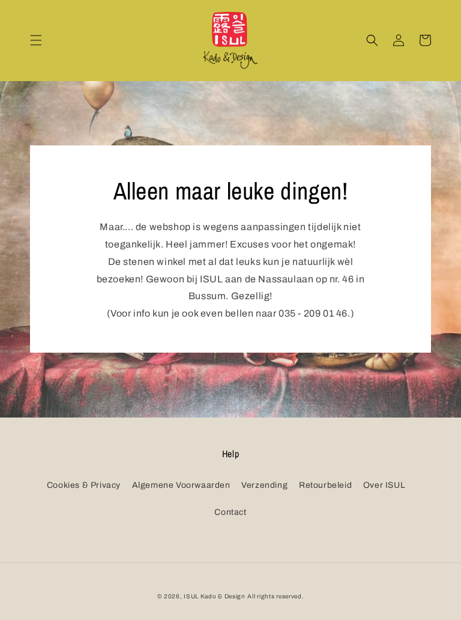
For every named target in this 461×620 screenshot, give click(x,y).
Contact (230, 512)
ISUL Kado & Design (215, 596)
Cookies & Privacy (84, 485)
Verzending (264, 485)
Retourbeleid (325, 485)
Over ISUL (384, 485)
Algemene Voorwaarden (181, 485)
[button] (36, 40)
